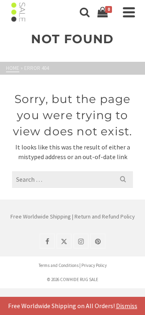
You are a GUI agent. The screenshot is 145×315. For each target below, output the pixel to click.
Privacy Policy (94, 265)
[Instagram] (81, 241)
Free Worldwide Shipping (40, 216)
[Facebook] (47, 241)
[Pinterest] (98, 241)
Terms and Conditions (59, 265)
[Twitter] (64, 241)
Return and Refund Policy (105, 216)
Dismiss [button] (126, 306)
